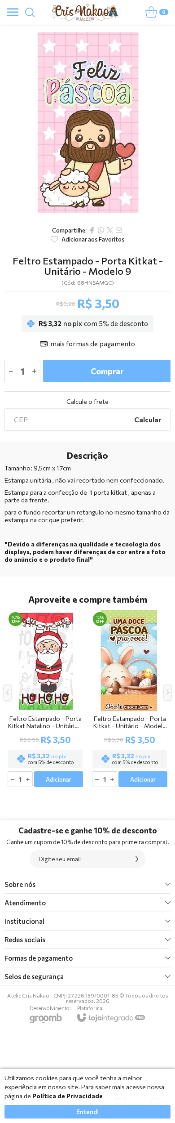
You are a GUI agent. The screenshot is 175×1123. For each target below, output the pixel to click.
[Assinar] (137, 859)
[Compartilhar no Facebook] (92, 230)
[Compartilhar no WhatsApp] (101, 230)
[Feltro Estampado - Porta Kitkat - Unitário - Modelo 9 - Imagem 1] (87, 123)
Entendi (87, 1111)
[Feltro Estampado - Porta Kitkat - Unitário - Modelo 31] (129, 699)
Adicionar (58, 779)
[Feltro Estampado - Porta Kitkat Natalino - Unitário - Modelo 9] (45, 699)
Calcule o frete (87, 401)
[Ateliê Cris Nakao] (85, 12)
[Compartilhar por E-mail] (119, 230)
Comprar (107, 371)
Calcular (147, 420)
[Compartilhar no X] (110, 230)
